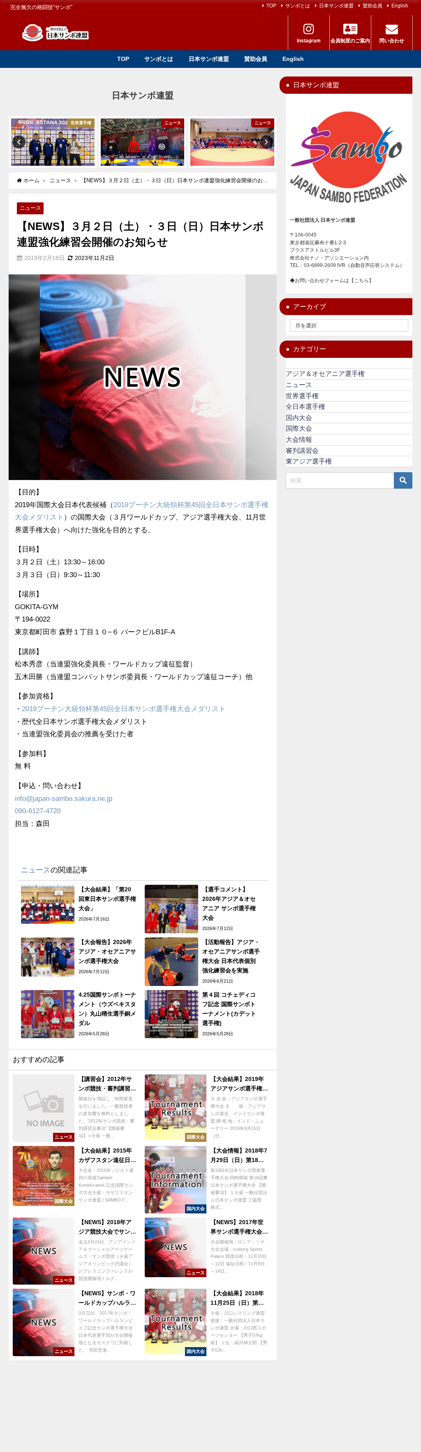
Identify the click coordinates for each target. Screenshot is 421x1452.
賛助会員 (372, 6)
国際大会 (299, 428)
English (399, 6)
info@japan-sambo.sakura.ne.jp (63, 799)
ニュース (30, 208)
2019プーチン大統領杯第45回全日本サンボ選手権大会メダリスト (124, 709)
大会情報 (299, 439)
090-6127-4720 (37, 811)
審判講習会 (302, 450)
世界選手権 (302, 395)
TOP (271, 6)
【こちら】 (361, 280)
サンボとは (297, 6)
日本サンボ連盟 (336, 6)
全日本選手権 (305, 406)
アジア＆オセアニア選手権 (325, 373)
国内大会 (299, 417)
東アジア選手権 (309, 461)
